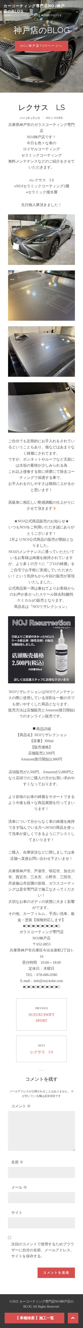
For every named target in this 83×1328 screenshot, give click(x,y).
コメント (21, 1106)
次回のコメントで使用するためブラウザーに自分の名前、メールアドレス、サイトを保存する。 (42, 1250)
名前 (17, 1162)
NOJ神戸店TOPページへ (44, 47)
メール (19, 1187)
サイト (16, 1213)
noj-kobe (54, 117)
